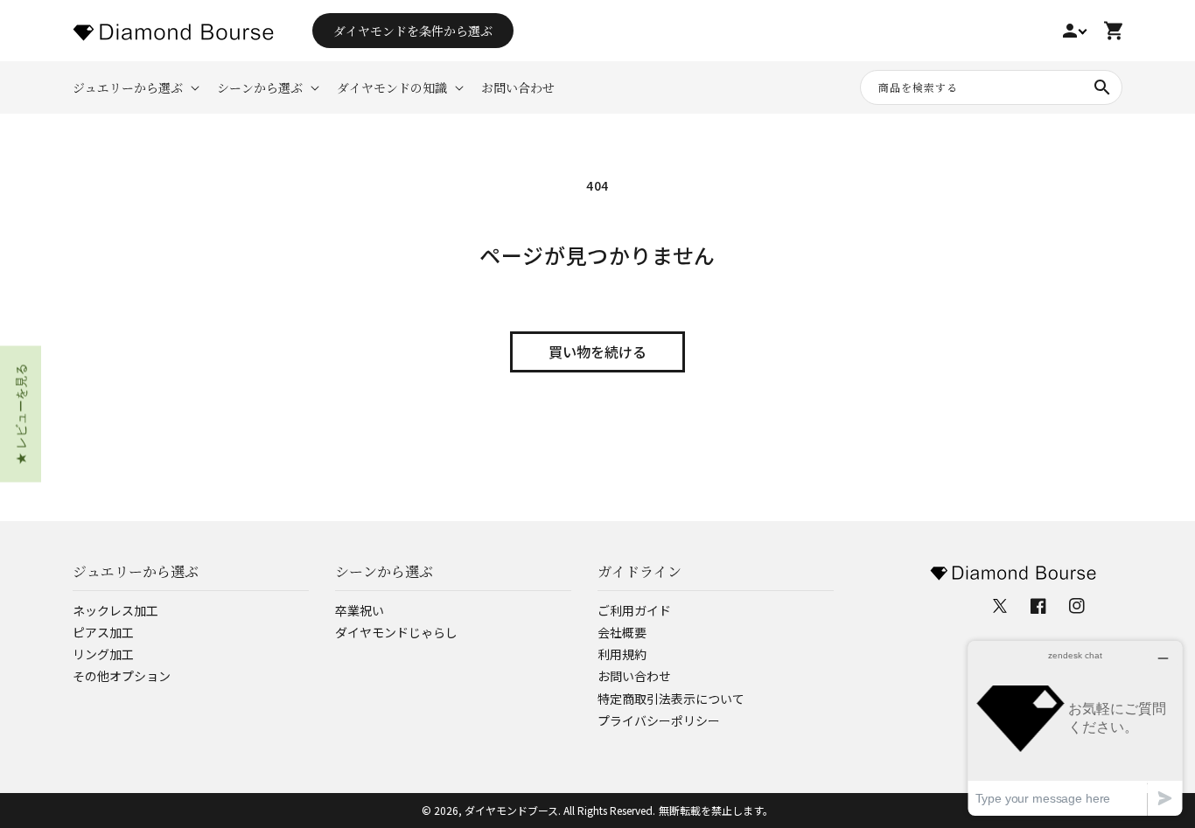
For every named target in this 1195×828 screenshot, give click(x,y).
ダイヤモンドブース (511, 810)
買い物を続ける (597, 351)
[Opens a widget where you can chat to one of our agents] (1075, 728)
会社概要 (622, 632)
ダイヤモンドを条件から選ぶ (413, 30)
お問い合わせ (634, 676)
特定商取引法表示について (671, 698)
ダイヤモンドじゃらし (396, 632)
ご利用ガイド (634, 610)
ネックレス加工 (115, 610)
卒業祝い (359, 610)
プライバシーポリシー (659, 720)
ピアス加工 (103, 632)
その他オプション (122, 676)
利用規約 (622, 654)
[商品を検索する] (1102, 87)
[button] (134, 87)
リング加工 (103, 654)
